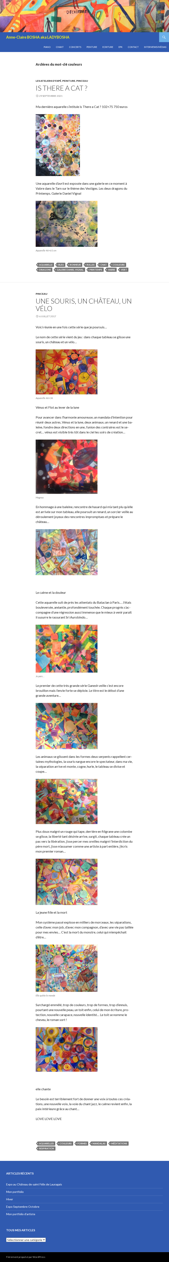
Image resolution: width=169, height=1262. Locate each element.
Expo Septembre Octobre (22, 1206)
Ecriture (107, 47)
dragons (45, 269)
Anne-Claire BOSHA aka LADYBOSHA (37, 37)
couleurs (119, 264)
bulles (91, 264)
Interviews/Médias (155, 47)
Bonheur (75, 264)
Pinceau (82, 80)
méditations (119, 1143)
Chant (60, 47)
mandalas (99, 1143)
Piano (47, 47)
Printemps (95, 269)
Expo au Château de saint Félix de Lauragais (34, 1184)
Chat (103, 264)
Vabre (111, 269)
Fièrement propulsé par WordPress (25, 1256)
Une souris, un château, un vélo (84, 304)
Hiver (9, 1199)
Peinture (92, 47)
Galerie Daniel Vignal (70, 269)
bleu (61, 264)
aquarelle (46, 264)
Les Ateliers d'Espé (48, 80)
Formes (82, 1143)
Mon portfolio (15, 1191)
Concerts (75, 47)
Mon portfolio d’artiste (20, 1214)
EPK (120, 47)
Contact (133, 47)
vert (124, 269)
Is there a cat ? (61, 88)
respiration (46, 1148)
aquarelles (46, 1143)
